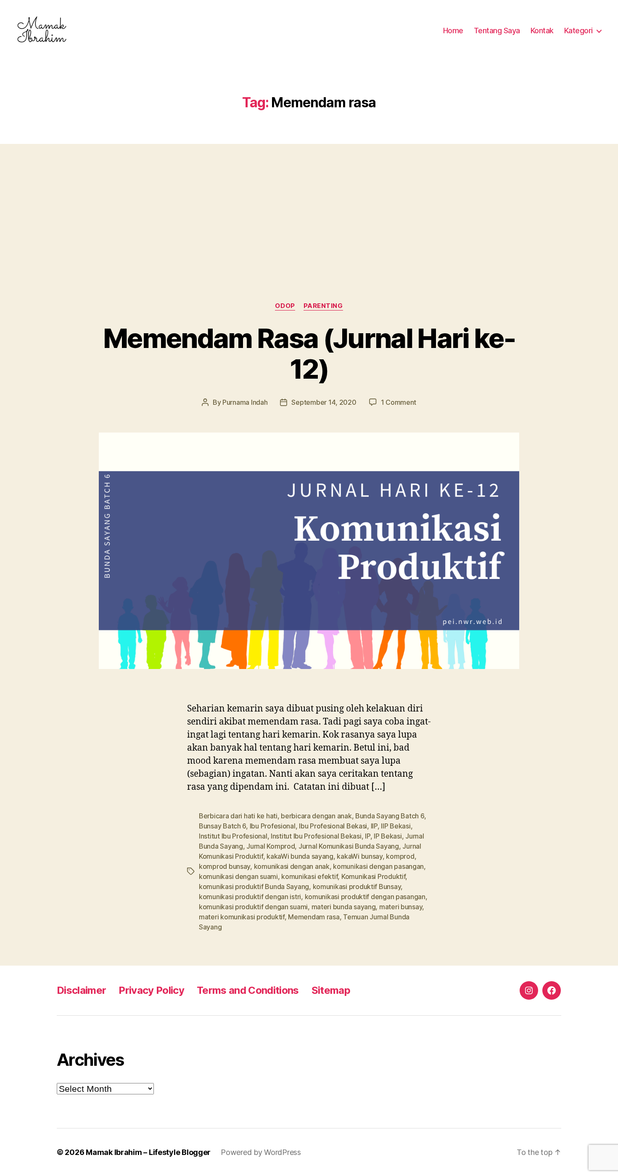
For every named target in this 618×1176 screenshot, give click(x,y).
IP (367, 836)
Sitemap (331, 990)
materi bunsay (401, 907)
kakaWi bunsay (360, 856)
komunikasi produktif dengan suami (253, 907)
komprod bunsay (224, 866)
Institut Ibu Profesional (233, 836)
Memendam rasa (314, 917)
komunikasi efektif (309, 876)
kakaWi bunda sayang (300, 856)
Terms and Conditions (248, 990)
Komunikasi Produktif (373, 876)
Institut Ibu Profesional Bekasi (316, 836)
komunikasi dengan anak (292, 866)
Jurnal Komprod (270, 846)
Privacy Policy (151, 990)
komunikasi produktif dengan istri (250, 896)
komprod (400, 856)
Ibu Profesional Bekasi (333, 826)
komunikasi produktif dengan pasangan (365, 896)
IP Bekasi (388, 836)
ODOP (285, 306)
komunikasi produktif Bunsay (357, 886)
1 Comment (399, 402)
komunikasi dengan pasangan (378, 866)
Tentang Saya (497, 30)
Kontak (542, 30)
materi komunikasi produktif (242, 917)
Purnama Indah (245, 402)
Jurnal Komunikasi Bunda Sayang (348, 846)
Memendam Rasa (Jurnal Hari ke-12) (309, 353)
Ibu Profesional (273, 826)
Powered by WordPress (261, 1152)
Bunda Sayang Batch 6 (389, 816)
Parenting (323, 306)
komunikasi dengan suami (238, 876)
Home (453, 30)
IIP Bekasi (395, 826)
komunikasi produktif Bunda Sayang (254, 886)
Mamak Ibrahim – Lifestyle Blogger (148, 1152)
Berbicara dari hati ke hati (238, 816)
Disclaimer (81, 990)
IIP (374, 826)
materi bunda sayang (344, 907)
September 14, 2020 (323, 402)
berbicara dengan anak (316, 816)
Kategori (578, 30)
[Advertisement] (309, 206)
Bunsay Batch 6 (222, 826)
